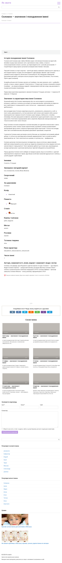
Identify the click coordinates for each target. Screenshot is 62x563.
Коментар (5, 410)
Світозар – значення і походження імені (15, 336)
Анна (5, 501)
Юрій (5, 460)
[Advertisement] (32, 37)
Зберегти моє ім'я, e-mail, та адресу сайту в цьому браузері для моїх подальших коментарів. (28, 429)
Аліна (5, 492)
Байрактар (7, 454)
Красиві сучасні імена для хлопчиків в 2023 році (17, 527)
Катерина (6, 483)
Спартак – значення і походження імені (45, 387)
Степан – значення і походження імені (45, 362)
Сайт (41, 405)
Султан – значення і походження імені (45, 336)
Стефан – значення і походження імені (14, 362)
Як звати (6, 2)
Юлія (5, 495)
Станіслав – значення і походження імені (10, 387)
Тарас (5, 463)
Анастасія (6, 504)
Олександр (7, 469)
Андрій (6, 457)
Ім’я (3, 405)
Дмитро (6, 471)
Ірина (5, 486)
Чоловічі (9, 20)
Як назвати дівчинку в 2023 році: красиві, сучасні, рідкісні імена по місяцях (25, 543)
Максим (6, 466)
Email (23, 405)
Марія (5, 489)
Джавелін (7, 451)
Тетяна (6, 498)
